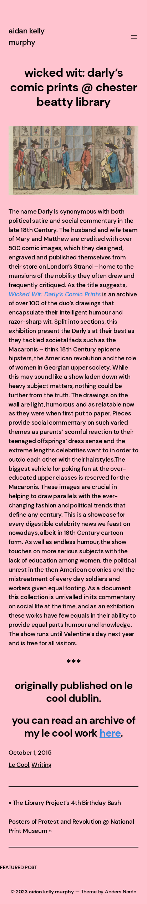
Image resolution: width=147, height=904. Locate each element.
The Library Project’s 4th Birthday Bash (67, 803)
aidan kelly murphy (51, 891)
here (110, 733)
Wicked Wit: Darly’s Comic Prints (55, 294)
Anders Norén (120, 891)
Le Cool (19, 765)
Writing (41, 765)
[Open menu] (134, 37)
